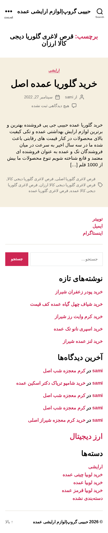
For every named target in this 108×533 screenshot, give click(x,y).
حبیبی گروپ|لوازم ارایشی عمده (54, 11)
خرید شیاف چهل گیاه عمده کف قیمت (66, 304)
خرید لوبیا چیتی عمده (83, 474)
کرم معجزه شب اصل (64, 370)
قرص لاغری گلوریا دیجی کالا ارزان (67, 185)
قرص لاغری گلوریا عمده (48, 190)
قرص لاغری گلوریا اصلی (75, 179)
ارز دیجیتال (86, 436)
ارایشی (54, 70)
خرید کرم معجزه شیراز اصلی (56, 420)
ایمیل (98, 226)
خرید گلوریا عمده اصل (54, 83)
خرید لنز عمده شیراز (83, 341)
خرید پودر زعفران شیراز (79, 291)
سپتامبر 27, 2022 (38, 97)
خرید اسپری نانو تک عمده (78, 328)
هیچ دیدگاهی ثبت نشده (50, 105)
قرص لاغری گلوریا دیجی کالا (30, 179)
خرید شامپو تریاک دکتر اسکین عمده (50, 383)
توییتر (98, 219)
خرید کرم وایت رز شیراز (79, 316)
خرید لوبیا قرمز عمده (82, 490)
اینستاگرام (93, 233)
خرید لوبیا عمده (88, 482)
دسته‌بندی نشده (88, 498)
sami (69, 97)
